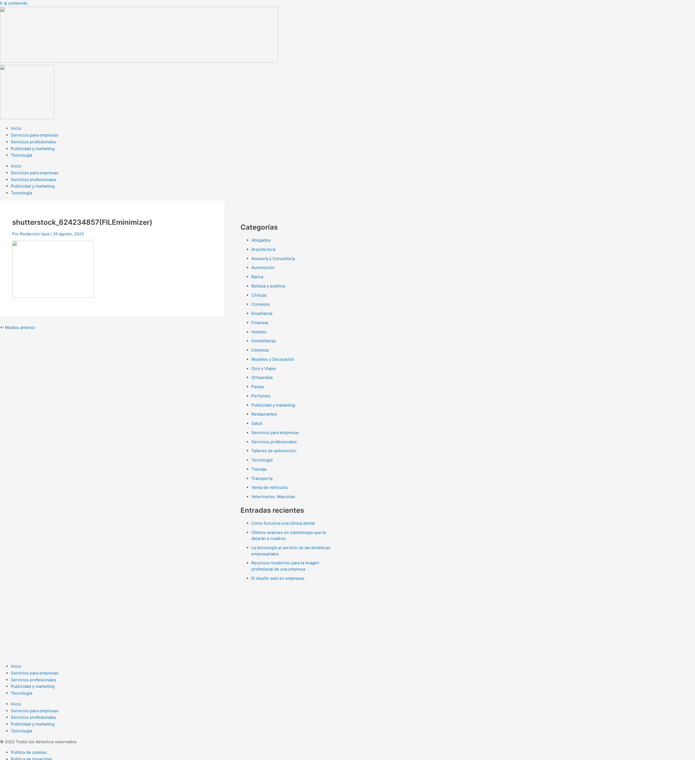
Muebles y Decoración (272, 359)
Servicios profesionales (33, 141)
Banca (257, 276)
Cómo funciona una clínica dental (283, 523)
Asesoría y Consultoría (273, 258)
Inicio (16, 128)
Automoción (262, 267)
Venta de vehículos (269, 487)
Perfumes (260, 395)
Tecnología (21, 155)
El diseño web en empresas (277, 578)
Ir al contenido (13, 3)
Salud (256, 423)
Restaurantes (264, 414)
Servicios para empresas (34, 135)
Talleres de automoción (273, 450)
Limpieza (259, 350)
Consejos (260, 304)
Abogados (261, 240)
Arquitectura (263, 249)
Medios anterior (17, 327)
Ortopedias (262, 377)
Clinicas (259, 295)
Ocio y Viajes (263, 368)
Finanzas (259, 322)
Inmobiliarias (263, 340)
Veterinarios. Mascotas (273, 496)
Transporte (262, 478)
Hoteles (258, 331)
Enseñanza (261, 313)
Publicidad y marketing (33, 148)
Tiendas (259, 469)
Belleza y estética (268, 286)
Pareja (257, 386)
